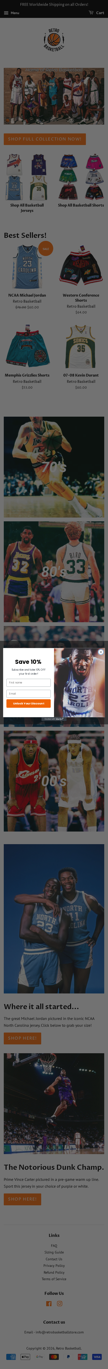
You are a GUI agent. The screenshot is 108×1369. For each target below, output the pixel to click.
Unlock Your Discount (28, 703)
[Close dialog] (101, 652)
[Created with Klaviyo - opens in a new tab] (54, 719)
